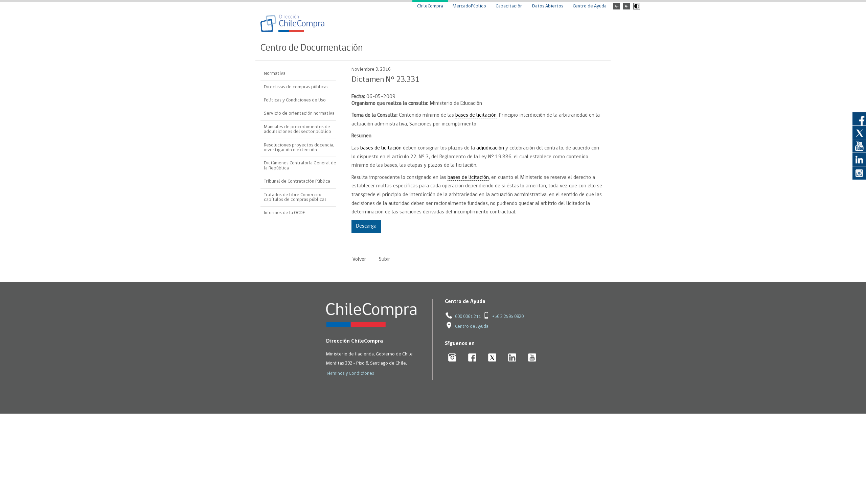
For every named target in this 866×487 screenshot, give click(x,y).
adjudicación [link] (490, 148)
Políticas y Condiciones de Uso (295, 100)
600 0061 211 (468, 317)
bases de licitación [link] (476, 115)
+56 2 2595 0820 (508, 317)
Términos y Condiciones (350, 373)
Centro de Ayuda (590, 6)
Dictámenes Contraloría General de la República (300, 165)
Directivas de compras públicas (296, 87)
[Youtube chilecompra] (532, 358)
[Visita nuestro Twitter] (859, 132)
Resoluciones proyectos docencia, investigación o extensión (299, 148)
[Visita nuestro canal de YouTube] (859, 146)
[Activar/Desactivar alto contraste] (636, 8)
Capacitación (509, 6)
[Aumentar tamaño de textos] (616, 8)
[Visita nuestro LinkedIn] (859, 159)
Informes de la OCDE (284, 212)
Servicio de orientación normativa (299, 113)
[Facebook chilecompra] (472, 358)
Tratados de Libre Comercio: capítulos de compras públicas (295, 197)
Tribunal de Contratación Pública (297, 181)
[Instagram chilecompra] (452, 358)
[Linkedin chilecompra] (512, 358)
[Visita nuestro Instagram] (859, 173)
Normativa (275, 73)
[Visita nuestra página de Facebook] (859, 118)
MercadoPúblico (469, 6)
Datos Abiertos (547, 6)
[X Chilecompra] (492, 358)
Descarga (366, 226)
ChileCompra (430, 6)
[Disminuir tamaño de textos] (626, 8)
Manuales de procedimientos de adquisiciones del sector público (297, 129)
